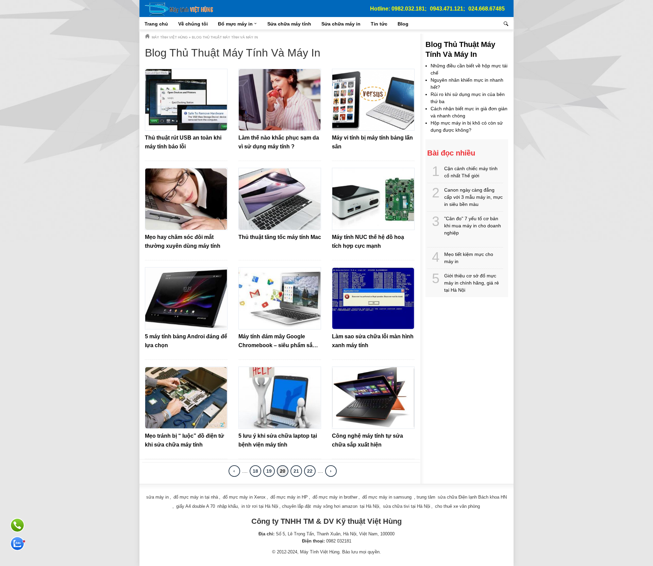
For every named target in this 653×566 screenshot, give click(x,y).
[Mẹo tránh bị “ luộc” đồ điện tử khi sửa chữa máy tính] (186, 398)
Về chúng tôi (193, 24)
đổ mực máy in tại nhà (195, 497)
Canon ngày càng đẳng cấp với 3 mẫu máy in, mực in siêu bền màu (473, 197)
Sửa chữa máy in (341, 24)
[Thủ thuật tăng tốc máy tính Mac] (279, 199)
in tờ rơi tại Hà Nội (259, 506)
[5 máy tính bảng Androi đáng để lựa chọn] (186, 298)
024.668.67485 (486, 9)
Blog (403, 24)
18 (255, 471)
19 (269, 471)
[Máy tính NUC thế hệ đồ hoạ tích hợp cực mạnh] (373, 199)
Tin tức (379, 24)
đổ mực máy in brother (335, 497)
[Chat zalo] (17, 543)
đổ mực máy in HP (289, 497)
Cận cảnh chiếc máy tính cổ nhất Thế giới (471, 172)
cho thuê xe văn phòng (457, 506)
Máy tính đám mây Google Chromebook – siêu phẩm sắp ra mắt (277, 345)
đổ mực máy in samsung (387, 497)
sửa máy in (157, 497)
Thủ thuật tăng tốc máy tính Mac (279, 237)
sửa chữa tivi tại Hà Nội (406, 506)
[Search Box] (507, 24)
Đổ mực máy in (235, 24)
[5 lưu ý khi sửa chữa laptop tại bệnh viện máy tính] (279, 398)
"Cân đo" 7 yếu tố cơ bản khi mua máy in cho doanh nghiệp (472, 226)
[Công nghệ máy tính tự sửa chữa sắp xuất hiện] (373, 398)
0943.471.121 (446, 9)
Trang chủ (156, 24)
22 (310, 471)
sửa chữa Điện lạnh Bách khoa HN (472, 497)
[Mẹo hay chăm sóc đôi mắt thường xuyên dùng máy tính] (186, 199)
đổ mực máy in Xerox (244, 497)
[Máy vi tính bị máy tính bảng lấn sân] (373, 100)
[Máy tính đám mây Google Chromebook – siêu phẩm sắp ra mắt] (279, 298)
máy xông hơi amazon (335, 506)
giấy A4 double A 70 (195, 506)
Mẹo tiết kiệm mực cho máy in (468, 258)
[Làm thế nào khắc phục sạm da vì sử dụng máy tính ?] (279, 100)
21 (296, 471)
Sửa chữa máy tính (289, 24)
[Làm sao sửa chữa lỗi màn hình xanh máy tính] (373, 298)
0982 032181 (338, 541)
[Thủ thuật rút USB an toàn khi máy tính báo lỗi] (186, 100)
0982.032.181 (408, 9)
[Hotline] (17, 525)
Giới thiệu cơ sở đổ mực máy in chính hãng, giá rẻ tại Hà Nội (471, 283)
